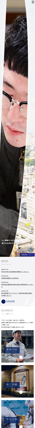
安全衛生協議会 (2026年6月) (10, 278)
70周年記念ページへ (26, 255)
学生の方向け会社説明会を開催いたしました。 (15, 272)
